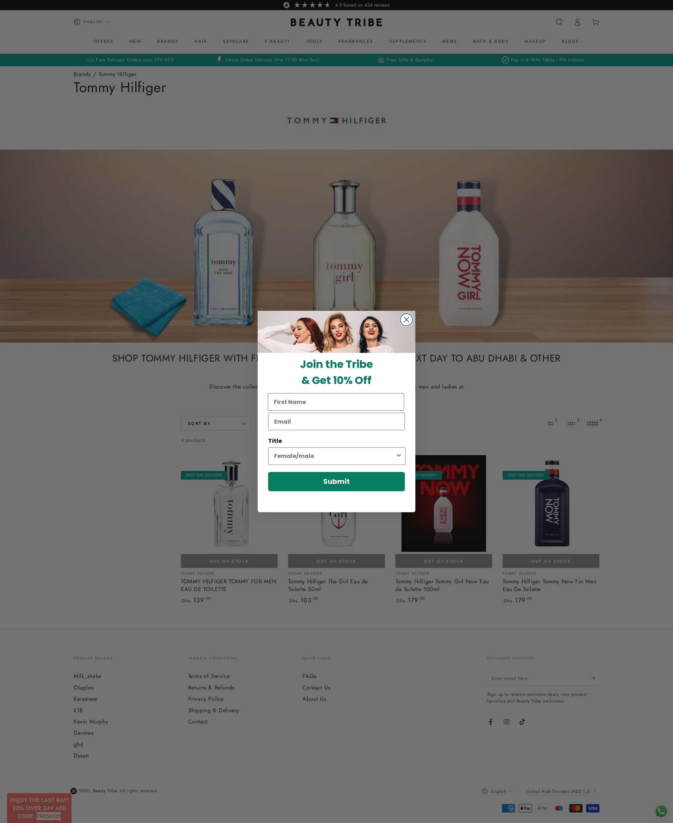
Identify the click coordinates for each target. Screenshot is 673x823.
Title (275, 441)
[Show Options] (398, 456)
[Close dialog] (406, 320)
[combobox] (334, 456)
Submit (336, 481)
